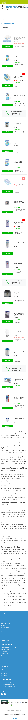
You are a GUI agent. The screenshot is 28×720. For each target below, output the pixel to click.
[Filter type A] (7, 58)
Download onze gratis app (6, 649)
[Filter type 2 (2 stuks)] (7, 244)
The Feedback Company (16, 713)
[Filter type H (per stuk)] (7, 143)
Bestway (20, 443)
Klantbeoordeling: (15, 115)
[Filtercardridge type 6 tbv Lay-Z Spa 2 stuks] (7, 314)
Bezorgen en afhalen (5, 623)
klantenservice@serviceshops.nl (9, 684)
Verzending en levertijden (6, 627)
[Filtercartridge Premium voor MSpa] (7, 294)
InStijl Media (18, 710)
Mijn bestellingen (4, 671)
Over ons (3, 636)
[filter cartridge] (7, 419)
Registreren (3, 669)
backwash (13, 562)
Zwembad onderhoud (5, 653)
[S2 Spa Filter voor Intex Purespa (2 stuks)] (7, 202)
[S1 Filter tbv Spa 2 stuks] (7, 125)
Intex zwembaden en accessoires (8, 658)
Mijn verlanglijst (4, 673)
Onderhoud (19, 19)
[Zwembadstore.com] (4, 2)
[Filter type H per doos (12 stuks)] (7, 182)
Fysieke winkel (4, 638)
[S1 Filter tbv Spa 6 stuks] (7, 380)
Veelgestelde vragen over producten (8, 647)
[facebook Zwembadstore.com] (2, 694)
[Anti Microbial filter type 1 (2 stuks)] (7, 398)
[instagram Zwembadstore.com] (5, 694)
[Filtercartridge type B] (7, 97)
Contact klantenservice (6, 617)
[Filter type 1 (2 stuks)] (7, 223)
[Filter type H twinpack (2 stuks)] (7, 162)
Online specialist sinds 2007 (14, 113)
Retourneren (3, 625)
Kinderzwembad (4, 656)
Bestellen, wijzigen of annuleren (8, 619)
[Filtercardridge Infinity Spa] (7, 352)
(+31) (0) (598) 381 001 (8, 682)
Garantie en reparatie (5, 629)
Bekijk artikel (7, 46)
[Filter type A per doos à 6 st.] (7, 77)
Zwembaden (3, 662)
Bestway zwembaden (5, 660)
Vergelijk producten (5, 675)
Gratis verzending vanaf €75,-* (15, 112)
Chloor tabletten (4, 651)
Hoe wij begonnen (5, 640)
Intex (15, 443)
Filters (11, 21)
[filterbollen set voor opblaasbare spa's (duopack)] (7, 38)
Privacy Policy (4, 634)
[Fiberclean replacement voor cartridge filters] (7, 333)
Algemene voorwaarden (6, 632)
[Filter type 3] (7, 264)
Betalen (2, 621)
